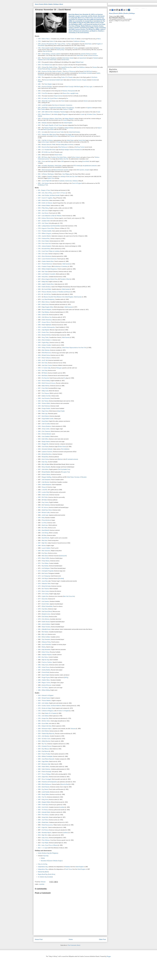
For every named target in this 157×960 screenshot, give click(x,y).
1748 (39, 236)
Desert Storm (58, 154)
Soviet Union (81, 140)
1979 (39, 619)
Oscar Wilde (45, 723)
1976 (39, 591)
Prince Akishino (46, 520)
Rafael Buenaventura (47, 825)
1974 (39, 583)
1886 (39, 84)
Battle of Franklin (57, 71)
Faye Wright (45, 842)
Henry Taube (45, 337)
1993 (39, 149)
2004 (39, 176)
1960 (39, 497)
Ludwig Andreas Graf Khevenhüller (51, 226)
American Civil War (47, 71)
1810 (39, 256)
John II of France (61, 193)
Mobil (49, 161)
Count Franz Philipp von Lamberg (50, 251)
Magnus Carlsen (46, 682)
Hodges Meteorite (69, 118)
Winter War (45, 101)
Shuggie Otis (45, 444)
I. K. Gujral (45, 847)
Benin (46, 871)
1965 (39, 517)
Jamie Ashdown (46, 624)
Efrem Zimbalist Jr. (47, 340)
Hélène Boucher (46, 741)
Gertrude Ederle (46, 812)
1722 (39, 231)
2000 (39, 807)
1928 (39, 360)
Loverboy (62, 807)
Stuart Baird (45, 421)
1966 (39, 122)
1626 (39, 700)
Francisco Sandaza (47, 662)
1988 (39, 781)
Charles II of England (63, 710)
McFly (66, 677)
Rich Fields (45, 497)
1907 (39, 322)
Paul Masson (45, 751)
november (41, 884)
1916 (39, 93)
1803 (39, 53)
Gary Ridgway (66, 174)
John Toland (45, 223)
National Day (41, 871)
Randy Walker (45, 794)
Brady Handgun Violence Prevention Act (71, 149)
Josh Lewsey (45, 593)
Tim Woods (45, 809)
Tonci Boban (45, 563)
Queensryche (62, 555)
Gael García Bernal (47, 611)
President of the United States (59, 157)
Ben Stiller (44, 527)
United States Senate (67, 58)
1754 (39, 238)
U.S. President (46, 149)
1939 (39, 101)
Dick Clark (44, 362)
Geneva (51, 140)
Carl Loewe (45, 253)
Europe (59, 142)
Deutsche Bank (46, 147)
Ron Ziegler (68, 134)
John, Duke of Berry (47, 193)
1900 (39, 723)
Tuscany (75, 48)
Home (36, 4)
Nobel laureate (66, 264)
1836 (39, 274)
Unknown (43, 881)
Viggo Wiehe (45, 761)
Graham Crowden (46, 345)
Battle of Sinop (53, 67)
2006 (39, 822)
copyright (72, 93)
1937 (39, 388)
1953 (39, 114)
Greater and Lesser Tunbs (57, 132)
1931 (39, 370)
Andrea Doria (45, 200)
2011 (39, 845)
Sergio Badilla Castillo (47, 418)
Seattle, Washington (48, 165)
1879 (39, 302)
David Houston (46, 787)
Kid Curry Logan (88, 86)
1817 (39, 264)
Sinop (48, 69)
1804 (39, 58)
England (40, 81)
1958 (39, 484)
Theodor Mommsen (47, 264)
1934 (39, 96)
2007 (39, 827)
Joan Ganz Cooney (47, 365)
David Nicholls (45, 538)
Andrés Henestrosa (47, 319)
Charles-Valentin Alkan (48, 261)
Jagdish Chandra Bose (48, 284)
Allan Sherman (45, 350)
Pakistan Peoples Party (50, 128)
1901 (39, 726)
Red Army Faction (79, 147)
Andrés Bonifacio (46, 286)
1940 (39, 105)
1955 (39, 454)
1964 (39, 512)
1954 (39, 118)
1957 (39, 469)
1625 (39, 213)
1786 (39, 48)
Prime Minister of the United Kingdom (63, 297)
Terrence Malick (46, 403)
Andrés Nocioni (46, 621)
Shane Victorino (46, 626)
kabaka (56, 114)
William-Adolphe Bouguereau (49, 269)
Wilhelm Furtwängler (47, 756)
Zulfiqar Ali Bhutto (69, 128)
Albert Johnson (46, 302)
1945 (39, 411)
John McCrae (47, 294)
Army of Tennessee (70, 71)
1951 (39, 434)
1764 (39, 243)
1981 (39, 140)
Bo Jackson (45, 507)
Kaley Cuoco (45, 664)
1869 (39, 289)
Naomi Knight (45, 675)
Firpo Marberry (45, 312)
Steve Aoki (45, 599)
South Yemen (68, 869)
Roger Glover (45, 411)
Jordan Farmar (45, 667)
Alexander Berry (46, 248)
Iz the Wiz (44, 489)
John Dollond (45, 716)
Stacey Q (44, 487)
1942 (39, 107)
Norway (83, 41)
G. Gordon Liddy (46, 368)
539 (39, 190)
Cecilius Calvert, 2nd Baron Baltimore (52, 705)
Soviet (50, 101)
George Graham (46, 408)
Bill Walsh (44, 373)
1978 (39, 609)
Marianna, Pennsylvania (68, 90)
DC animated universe (72, 459)
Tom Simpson (45, 393)
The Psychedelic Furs (64, 469)
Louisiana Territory (85, 53)
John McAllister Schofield (85, 73)
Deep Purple (61, 411)
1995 (39, 154)
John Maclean (45, 736)
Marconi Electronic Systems (61, 169)
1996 (39, 797)
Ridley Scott (45, 390)
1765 (39, 718)
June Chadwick (46, 436)
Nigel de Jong (45, 659)
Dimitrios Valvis (46, 721)
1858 (39, 284)
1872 (39, 80)
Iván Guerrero (45, 601)
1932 (39, 375)
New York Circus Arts (69, 596)
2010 (39, 835)
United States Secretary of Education (76, 477)
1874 (39, 297)
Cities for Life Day (47, 51)
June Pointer (45, 446)
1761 (39, 716)
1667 (39, 220)
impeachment (82, 58)
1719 (39, 228)
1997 (39, 799)
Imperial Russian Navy (67, 67)
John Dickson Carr (46, 317)
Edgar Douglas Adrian (47, 307)
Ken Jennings (61, 176)
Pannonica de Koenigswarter (49, 781)
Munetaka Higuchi (46, 832)
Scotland (94, 80)
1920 (39, 342)
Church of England (77, 183)
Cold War (44, 140)
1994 (39, 690)
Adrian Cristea (45, 652)
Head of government (48, 129)
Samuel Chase (65, 59)
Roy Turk (44, 743)
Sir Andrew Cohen (91, 114)
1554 (39, 208)
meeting (78, 165)
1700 (39, 38)
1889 (39, 307)
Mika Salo (44, 540)
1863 (39, 286)
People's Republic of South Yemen (53, 125)
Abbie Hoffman (46, 385)
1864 (39, 71)
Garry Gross (45, 837)
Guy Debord (45, 789)
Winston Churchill (48, 297)
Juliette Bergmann (46, 484)
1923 (39, 736)
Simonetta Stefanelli (47, 449)
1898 (39, 312)
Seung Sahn (45, 817)
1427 (39, 198)
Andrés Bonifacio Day (43, 853)
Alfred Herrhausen (63, 147)
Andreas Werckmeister (48, 218)
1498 (39, 203)
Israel (98, 112)
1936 (39, 98)
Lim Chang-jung (46, 576)
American (55, 136)
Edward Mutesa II (46, 114)
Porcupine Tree (65, 472)
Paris (69, 44)
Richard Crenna (46, 355)
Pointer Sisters (62, 446)
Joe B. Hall (45, 360)
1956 (39, 761)
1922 (39, 345)
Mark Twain (45, 271)
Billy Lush (44, 634)
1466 (39, 200)
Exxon (43, 161)
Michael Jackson (46, 144)
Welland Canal (79, 62)
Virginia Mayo (45, 342)
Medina (44, 647)
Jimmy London (46, 429)
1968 (39, 545)
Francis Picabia (46, 754)
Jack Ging (44, 370)
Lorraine (62, 48)
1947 (39, 112)
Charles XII (73, 38)
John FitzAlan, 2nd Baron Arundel (50, 195)
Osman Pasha (41, 69)
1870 (39, 291)
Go (64, 378)
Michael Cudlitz (46, 512)
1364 (39, 195)
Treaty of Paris (61, 44)
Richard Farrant (46, 698)
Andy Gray (44, 461)
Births (46, 4)
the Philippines (54, 853)
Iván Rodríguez (46, 568)
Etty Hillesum (45, 748)
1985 (39, 664)
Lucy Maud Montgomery (48, 299)
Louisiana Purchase (92, 55)
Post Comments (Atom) (74, 945)
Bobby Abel (45, 281)
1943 (39, 403)
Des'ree (44, 545)
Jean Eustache (46, 398)
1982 (39, 144)
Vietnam (72, 136)
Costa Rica (45, 93)
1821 (39, 266)
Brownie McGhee (46, 335)
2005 (39, 183)
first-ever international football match (53, 80)
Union (62, 73)
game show (51, 178)
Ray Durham (45, 565)
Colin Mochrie (45, 482)
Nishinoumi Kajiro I (47, 728)
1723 (39, 233)
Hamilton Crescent (76, 80)
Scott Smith (45, 807)
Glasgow (84, 80)
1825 (39, 269)
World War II (45, 107)
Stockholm (94, 77)
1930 (39, 368)
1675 (39, 705)
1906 (39, 317)
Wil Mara (44, 535)
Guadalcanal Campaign (55, 107)
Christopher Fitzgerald (47, 571)
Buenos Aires (66, 93)
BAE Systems (80, 169)
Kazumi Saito (45, 604)
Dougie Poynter (46, 677)
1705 (39, 710)
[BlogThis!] (52, 882)
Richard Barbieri (46, 472)
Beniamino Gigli (46, 764)
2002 (39, 809)
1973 (39, 576)
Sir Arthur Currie (46, 738)
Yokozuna (73, 728)
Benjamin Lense (46, 614)
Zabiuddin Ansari (46, 629)
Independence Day (43, 866)
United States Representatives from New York (74, 347)
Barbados (44, 122)
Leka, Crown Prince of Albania (50, 845)
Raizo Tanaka (41, 109)
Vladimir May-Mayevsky (48, 733)
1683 (39, 226)
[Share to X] (54, 882)
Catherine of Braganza (48, 710)
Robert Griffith (45, 558)
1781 (39, 248)
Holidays (56, 4)
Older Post (102, 939)
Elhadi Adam (45, 822)
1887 (39, 304)
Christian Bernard (46, 434)
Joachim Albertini (46, 236)
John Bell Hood (88, 71)
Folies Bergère (48, 84)
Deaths (50, 4)
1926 (39, 355)
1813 (39, 258)
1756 (39, 241)
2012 (39, 847)
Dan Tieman (45, 401)
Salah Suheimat (46, 769)
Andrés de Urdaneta (47, 203)
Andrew (43, 858)
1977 (39, 599)
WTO (74, 165)
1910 (39, 327)
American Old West (47, 86)
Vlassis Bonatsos (46, 426)
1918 (39, 340)
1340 (39, 193)
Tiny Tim (44, 797)
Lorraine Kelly (45, 492)
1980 (39, 624)
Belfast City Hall (64, 159)
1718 (39, 41)
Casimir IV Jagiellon (47, 198)
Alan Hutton (45, 657)
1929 (39, 362)
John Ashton (45, 469)
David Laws (45, 525)
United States (88, 44)
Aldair (43, 517)
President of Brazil (65, 279)
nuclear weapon (45, 142)
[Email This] (50, 882)
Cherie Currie (45, 494)
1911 (39, 330)
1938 (39, 398)
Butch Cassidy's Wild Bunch (72, 86)
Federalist (95, 58)
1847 (39, 279)
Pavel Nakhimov (80, 67)
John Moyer (45, 578)
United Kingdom (68, 122)
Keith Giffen (45, 439)
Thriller (53, 144)
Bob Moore (45, 375)
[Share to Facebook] (55, 882)
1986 (39, 667)
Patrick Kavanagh (46, 771)
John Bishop (45, 532)
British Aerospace (46, 169)
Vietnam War (45, 134)
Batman (60, 459)
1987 (39, 670)
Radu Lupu (44, 413)
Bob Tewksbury (46, 505)
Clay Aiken (44, 609)
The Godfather (65, 449)
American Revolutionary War (49, 44)
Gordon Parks (45, 332)
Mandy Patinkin (46, 441)
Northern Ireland (75, 157)
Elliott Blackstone (46, 352)
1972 (39, 134)
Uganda (40, 116)
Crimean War (45, 67)
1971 (39, 132)
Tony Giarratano (46, 639)
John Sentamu (45, 183)
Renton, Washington (48, 174)
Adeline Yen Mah (46, 396)
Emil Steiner (45, 616)
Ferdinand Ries (46, 238)
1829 (39, 64)
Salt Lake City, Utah (72, 176)
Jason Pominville (46, 644)
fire (67, 98)
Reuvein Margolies (47, 309)
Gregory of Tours (45, 190)
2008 (39, 832)
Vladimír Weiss (46, 680)
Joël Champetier (46, 479)
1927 (39, 357)
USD (62, 161)
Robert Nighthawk (46, 324)
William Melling (46, 690)
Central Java (68, 180)
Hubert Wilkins (45, 766)
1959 (39, 492)
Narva (99, 38)
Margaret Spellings (47, 477)
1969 (39, 550)
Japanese (89, 107)
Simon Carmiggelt (46, 779)
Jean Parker (45, 819)
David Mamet (45, 416)
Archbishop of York (43, 185)
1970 (39, 558)
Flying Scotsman (58, 96)
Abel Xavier (45, 573)
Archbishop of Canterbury (61, 266)
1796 (39, 253)
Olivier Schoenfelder (47, 606)
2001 (39, 174)
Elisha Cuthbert (46, 637)
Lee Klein (44, 522)
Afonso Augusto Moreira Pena (49, 279)
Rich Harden (45, 631)
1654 (39, 703)
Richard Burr (45, 456)
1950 (39, 431)
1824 (39, 62)
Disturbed (60, 578)
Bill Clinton (53, 149)
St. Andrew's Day (42, 877)
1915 (39, 335)
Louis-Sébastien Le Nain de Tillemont (51, 215)
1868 (39, 77)
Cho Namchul (45, 378)
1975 (39, 586)
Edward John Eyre (46, 726)
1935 (39, 746)
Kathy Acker (45, 799)
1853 (39, 67)
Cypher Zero (45, 596)
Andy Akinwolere (46, 649)
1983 (39, 649)
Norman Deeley (46, 380)
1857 (39, 281)
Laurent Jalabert (46, 548)
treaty (76, 93)
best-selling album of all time (65, 144)
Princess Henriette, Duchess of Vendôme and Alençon (56, 291)
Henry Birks (45, 276)
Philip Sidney (45, 208)
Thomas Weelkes (46, 700)
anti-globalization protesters (89, 165)
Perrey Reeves (46, 560)
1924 (39, 347)
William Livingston (46, 233)
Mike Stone (45, 555)
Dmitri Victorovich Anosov (48, 383)
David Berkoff (45, 530)
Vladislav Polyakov (47, 654)
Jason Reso (45, 581)
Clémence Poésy (46, 642)
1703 (39, 708)
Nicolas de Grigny (46, 708)
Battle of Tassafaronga (68, 107)
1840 (39, 276)
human (65, 120)
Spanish (58, 53)
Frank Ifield (45, 388)
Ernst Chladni (45, 241)
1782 (39, 44)
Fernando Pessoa (46, 746)
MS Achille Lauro (46, 152)
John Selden (45, 703)
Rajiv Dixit (44, 543)
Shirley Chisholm (46, 347)
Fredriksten (76, 41)
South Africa (51, 874)
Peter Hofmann (46, 840)
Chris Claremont (46, 431)
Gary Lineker (45, 502)
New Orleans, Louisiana (49, 53)
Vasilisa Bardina (46, 670)
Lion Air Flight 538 (46, 180)
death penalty (60, 49)
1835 (39, 271)
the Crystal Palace (52, 98)
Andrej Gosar (45, 304)
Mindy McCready (46, 586)
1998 (39, 161)
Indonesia (75, 180)
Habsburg (57, 48)
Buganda (65, 114)
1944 (39, 406)
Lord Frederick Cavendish (48, 274)
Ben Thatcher (45, 588)
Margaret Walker (46, 802)
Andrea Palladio (46, 205)
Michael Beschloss (47, 454)
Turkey (64, 69)
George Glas (45, 718)
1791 (39, 251)
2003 (39, 812)
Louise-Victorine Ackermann (49, 258)
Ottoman (94, 67)
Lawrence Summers (47, 451)
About (61, 4)
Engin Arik (44, 827)
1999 (39, 165)
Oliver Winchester (46, 256)
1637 (39, 215)
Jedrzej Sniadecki (46, 246)
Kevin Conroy (45, 459)
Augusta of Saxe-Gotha (48, 228)
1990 (39, 682)
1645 (39, 218)
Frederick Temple (46, 266)
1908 (39, 90)
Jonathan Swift (46, 220)
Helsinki (86, 101)
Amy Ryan (44, 553)
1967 (39, 125)
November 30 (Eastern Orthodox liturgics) (52, 860)
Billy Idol (44, 464)
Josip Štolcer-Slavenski (48, 759)
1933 (39, 380)
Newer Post (38, 939)
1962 (39, 507)
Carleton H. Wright (68, 109)
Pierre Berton (45, 814)
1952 (39, 439)
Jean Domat (45, 213)
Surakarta (61, 180)
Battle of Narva (46, 38)
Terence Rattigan (46, 774)
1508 (39, 205)
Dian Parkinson (46, 406)
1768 (39, 246)
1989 (39, 147)
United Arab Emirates (74, 132)
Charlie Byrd (45, 804)
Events (41, 4)
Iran (43, 132)
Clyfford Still (45, 314)
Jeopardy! (49, 176)
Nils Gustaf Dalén (46, 289)
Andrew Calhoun (46, 474)
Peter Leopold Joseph (47, 48)
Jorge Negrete (45, 330)
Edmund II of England (47, 695)
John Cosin (45, 210)
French (94, 53)
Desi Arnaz (55, 105)
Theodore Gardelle (46, 231)
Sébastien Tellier (46, 583)
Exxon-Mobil (85, 161)
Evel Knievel (45, 830)
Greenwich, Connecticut (66, 105)
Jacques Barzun (46, 322)
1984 (39, 657)
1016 (39, 695)
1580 (39, 698)
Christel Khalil (45, 672)
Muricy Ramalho (46, 467)
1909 (39, 324)
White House (52, 134)
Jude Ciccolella (46, 423)
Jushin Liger (45, 515)
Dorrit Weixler (45, 731)
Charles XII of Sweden (67, 77)
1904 (39, 314)
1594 (39, 210)
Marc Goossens (46, 550)
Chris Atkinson (45, 619)
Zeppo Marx (45, 776)
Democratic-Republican (50, 58)
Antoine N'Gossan (46, 685)
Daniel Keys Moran (47, 510)
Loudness (65, 832)
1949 (39, 426)
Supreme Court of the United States (47, 59)
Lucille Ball (45, 105)
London (45, 98)
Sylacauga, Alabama (48, 118)
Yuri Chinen (45, 687)
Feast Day (45, 855)
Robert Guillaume (46, 357)
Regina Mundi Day (43, 874)
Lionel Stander (45, 792)
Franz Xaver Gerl (46, 243)
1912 (39, 332)
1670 (39, 223)
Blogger (109, 956)
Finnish (63, 101)
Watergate (59, 368)
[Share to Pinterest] (57, 882)
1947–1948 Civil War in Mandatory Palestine (53, 112)
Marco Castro (45, 591)
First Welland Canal (47, 64)
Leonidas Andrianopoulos (48, 327)
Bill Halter (44, 500)
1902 (39, 86)
